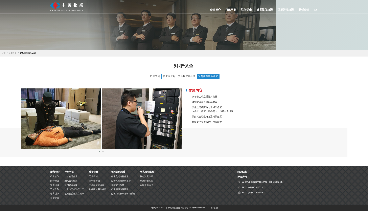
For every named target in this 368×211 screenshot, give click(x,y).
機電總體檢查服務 (120, 189)
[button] (99, 151)
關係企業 (304, 9)
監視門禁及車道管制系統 (123, 194)
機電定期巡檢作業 (120, 176)
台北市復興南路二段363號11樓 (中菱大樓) (262, 182)
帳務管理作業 (71, 185)
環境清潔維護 (286, 9)
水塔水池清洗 (146, 185)
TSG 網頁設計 (212, 208)
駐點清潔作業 (146, 176)
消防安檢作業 (117, 185)
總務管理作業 (71, 181)
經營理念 (54, 181)
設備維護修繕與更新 (121, 181)
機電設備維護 (265, 9)
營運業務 (54, 189)
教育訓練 (54, 194)
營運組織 (54, 185)
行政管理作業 (71, 176)
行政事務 (231, 9)
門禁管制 (155, 76)
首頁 (3, 53)
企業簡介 (215, 9)
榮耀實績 (54, 198)
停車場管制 (169, 76)
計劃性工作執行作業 (74, 189)
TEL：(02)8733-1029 (252, 187)
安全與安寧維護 (186, 76)
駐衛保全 (246, 9)
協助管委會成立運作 (74, 194)
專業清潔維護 (146, 181)
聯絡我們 (242, 177)
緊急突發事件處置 (208, 76)
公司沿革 (54, 176)
